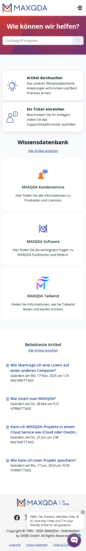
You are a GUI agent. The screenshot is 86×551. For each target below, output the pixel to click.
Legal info (15, 545)
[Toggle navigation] (80, 7)
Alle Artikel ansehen (43, 151)
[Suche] (78, 40)
